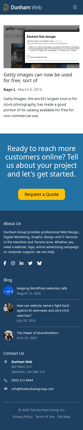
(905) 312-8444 (22, 380)
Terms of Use (44, 416)
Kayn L (9, 89)
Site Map (63, 416)
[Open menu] (75, 7)
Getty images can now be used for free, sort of (38, 77)
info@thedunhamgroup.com (33, 389)
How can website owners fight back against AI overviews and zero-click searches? (43, 310)
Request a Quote (42, 194)
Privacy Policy (23, 416)
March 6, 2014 (30, 89)
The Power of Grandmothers (38, 333)
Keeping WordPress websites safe (42, 288)
